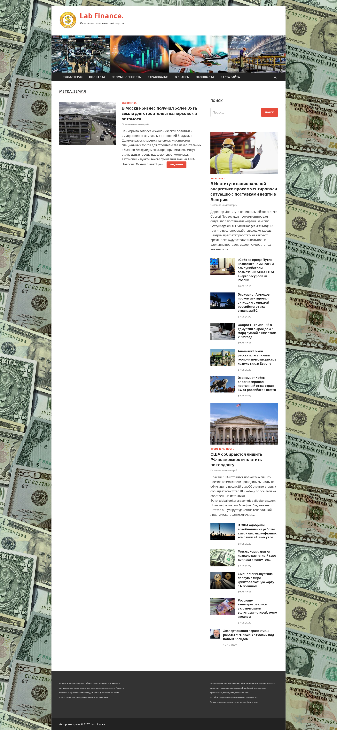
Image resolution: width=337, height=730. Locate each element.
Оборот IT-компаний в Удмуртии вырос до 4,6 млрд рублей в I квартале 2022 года (257, 331)
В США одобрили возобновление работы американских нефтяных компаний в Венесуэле (257, 531)
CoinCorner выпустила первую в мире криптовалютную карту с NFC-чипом (256, 580)
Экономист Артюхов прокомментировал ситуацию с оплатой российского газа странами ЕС (254, 302)
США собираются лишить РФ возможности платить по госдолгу (236, 459)
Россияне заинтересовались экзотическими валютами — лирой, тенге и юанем (257, 608)
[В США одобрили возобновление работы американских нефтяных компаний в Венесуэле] (222, 538)
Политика (97, 77)
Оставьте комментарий (135, 124)
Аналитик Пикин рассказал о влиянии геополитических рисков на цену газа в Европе (257, 357)
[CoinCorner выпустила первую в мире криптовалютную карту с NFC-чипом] (222, 587)
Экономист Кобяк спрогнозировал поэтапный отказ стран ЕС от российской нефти (257, 384)
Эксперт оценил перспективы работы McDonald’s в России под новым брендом (248, 635)
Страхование (158, 77)
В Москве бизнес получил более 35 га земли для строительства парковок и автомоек (159, 113)
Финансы (182, 77)
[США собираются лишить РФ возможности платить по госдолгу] (244, 445)
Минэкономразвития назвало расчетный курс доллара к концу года (257, 555)
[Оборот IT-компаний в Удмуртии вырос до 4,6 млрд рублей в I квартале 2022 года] (222, 338)
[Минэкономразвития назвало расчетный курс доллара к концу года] (222, 565)
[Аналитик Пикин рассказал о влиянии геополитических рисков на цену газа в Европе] (222, 365)
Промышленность (126, 77)
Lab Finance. (102, 15)
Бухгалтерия (72, 77)
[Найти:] (244, 112)
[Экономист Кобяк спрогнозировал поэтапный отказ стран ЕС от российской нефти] (222, 391)
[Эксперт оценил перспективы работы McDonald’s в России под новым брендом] (215, 637)
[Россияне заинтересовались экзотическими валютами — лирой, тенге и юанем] (222, 614)
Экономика (205, 77)
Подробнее (176, 164)
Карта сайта (230, 77)
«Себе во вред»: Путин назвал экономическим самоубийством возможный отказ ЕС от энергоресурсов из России (256, 270)
